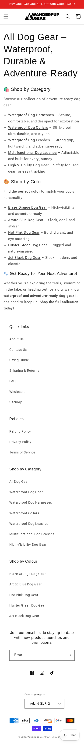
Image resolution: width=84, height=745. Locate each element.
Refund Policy (20, 431)
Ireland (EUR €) (39, 703)
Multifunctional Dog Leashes (32, 153)
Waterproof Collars (24, 513)
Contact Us (18, 349)
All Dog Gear (19, 481)
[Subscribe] (69, 655)
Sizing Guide (19, 360)
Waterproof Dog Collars (28, 127)
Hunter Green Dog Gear (27, 245)
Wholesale (17, 392)
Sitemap (15, 402)
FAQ (12, 381)
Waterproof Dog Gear (26, 492)
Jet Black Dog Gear (24, 258)
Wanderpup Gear (36, 737)
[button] (6, 16)
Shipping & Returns (24, 370)
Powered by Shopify (55, 737)
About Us (16, 339)
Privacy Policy (20, 442)
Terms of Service (22, 452)
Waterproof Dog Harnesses (31, 115)
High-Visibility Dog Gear (28, 165)
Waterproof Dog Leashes (29, 140)
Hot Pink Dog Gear (23, 232)
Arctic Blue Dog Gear (25, 220)
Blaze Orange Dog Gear (27, 207)
